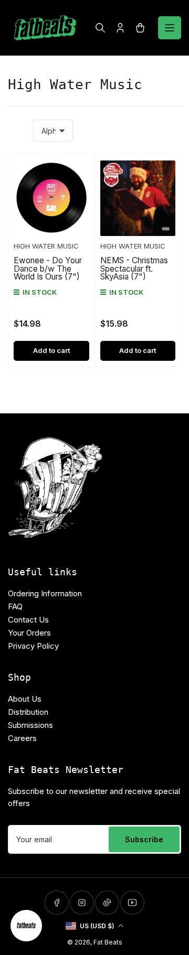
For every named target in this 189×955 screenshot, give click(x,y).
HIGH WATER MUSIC (46, 246)
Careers (22, 738)
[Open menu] (169, 27)
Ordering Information (45, 593)
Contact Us (28, 620)
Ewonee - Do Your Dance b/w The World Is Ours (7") (48, 268)
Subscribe (144, 839)
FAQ (15, 606)
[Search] (100, 27)
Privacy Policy (33, 646)
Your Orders (29, 633)
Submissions (30, 725)
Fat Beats (107, 942)
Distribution (28, 712)
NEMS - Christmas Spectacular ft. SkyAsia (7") (134, 268)
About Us (24, 699)
